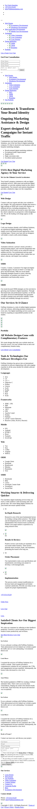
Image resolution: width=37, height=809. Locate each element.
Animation (8, 33)
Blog (6, 788)
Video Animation (16, 35)
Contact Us (8, 784)
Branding (14, 48)
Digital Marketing (10, 41)
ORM (13, 45)
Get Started (4, 161)
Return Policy (19, 807)
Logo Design (9, 775)
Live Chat (12, 53)
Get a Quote (5, 53)
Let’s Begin (4, 350)
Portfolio (8, 49)
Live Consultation (14, 350)
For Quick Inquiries (11, 5)
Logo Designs (15, 39)
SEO (10, 92)
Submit (22, 70)
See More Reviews (7, 635)
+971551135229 (10, 7)
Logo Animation (16, 37)
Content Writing (10, 782)
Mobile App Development (19, 31)
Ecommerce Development (19, 25)
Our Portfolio (9, 100)
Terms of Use (22, 753)
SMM (13, 43)
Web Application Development (15, 29)
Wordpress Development (19, 27)
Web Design (9, 23)
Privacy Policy (10, 762)
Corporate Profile (10, 786)
